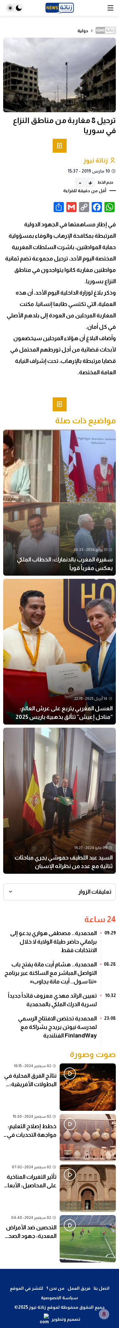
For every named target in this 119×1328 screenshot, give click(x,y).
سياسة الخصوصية (59, 1297)
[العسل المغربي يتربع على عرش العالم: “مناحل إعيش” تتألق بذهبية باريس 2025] (59, 652)
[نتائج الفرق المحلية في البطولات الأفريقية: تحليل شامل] (59, 1087)
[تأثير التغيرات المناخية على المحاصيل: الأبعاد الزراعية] (59, 1188)
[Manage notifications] (104, 1314)
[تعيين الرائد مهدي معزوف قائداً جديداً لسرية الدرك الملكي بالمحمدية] (59, 1002)
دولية (82, 30)
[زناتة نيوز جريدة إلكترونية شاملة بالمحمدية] (59, 8)
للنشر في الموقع (26, 1288)
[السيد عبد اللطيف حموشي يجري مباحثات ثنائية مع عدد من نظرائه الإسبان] (59, 801)
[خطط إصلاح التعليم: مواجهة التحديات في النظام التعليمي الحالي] (59, 1137)
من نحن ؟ (55, 1288)
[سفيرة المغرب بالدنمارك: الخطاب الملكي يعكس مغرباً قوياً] (59, 503)
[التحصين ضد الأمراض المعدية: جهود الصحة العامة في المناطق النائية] (59, 1239)
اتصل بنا (101, 1288)
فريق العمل (79, 1288)
